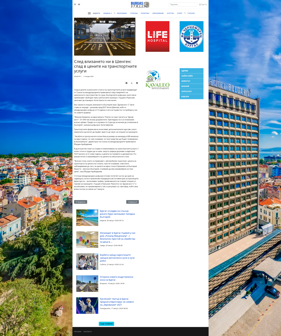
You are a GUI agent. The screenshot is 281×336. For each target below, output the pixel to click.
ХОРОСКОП (186, 91)
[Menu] (89, 13)
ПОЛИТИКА (145, 13)
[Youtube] (79, 4)
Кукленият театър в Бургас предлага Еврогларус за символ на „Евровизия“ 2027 (117, 301)
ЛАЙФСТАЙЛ (187, 76)
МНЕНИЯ (185, 86)
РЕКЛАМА (77, 332)
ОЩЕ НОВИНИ (106, 324)
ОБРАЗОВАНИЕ (158, 13)
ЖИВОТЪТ (185, 81)
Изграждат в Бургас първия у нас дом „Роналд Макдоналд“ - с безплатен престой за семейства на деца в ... (117, 237)
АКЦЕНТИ (96, 13)
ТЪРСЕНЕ (191, 13)
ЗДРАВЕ (184, 71)
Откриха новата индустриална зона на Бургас (116, 278)
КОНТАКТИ (88, 332)
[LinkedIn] (137, 83)
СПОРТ (179, 13)
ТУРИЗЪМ (134, 13)
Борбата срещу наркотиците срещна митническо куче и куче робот (117, 257)
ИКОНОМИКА (122, 13)
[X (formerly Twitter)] (132, 83)
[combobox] (183, 4)
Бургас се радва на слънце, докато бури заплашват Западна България (117, 213)
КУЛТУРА (170, 13)
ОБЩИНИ (106, 13)
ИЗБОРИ (185, 96)
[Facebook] (75, 4)
